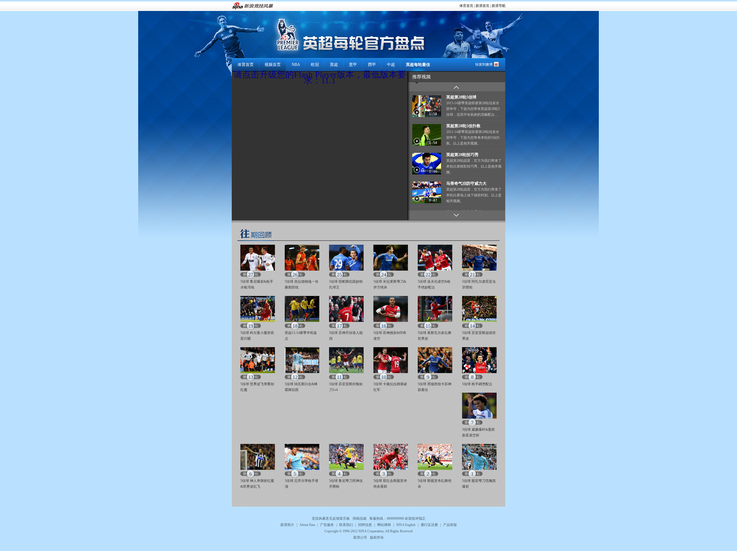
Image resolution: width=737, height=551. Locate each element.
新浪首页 (482, 6)
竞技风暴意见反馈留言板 (331, 518)
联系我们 (346, 525)
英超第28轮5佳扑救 (463, 126)
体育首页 (466, 6)
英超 (334, 64)
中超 (391, 64)
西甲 (372, 64)
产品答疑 (450, 525)
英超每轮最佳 (418, 64)
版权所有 (377, 537)
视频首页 (273, 64)
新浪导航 (499, 6)
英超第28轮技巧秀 (462, 155)
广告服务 (327, 525)
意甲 (353, 64)
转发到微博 (484, 64)
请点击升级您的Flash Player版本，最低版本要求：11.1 (319, 77)
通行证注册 (429, 525)
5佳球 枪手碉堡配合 (477, 384)
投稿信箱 (359, 518)
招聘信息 (365, 525)
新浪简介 (287, 525)
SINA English (405, 525)
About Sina (307, 525)
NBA (296, 64)
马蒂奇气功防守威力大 (466, 183)
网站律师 (384, 525)
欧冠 (315, 64)
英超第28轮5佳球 (461, 97)
